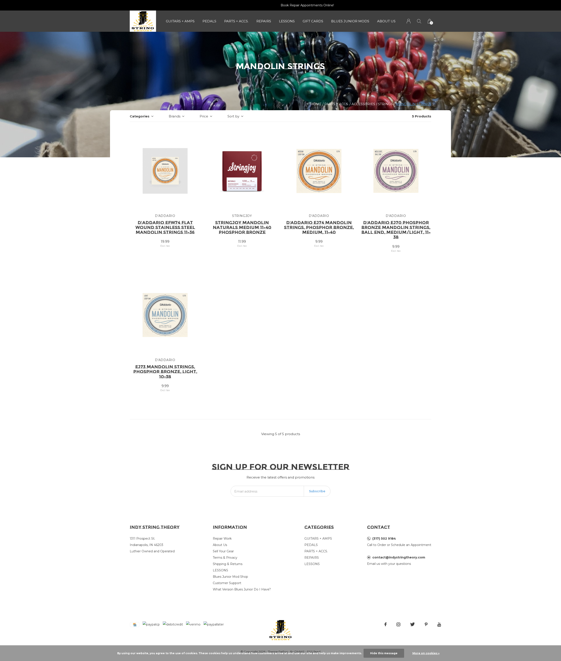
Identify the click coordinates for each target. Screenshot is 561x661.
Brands (174, 116)
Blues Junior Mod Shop (230, 577)
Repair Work (222, 538)
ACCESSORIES (363, 104)
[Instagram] (398, 624)
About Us (386, 21)
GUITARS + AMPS (180, 21)
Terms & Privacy (225, 558)
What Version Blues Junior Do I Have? (242, 589)
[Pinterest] (426, 624)
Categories (139, 116)
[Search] (419, 21)
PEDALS (209, 21)
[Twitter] (412, 624)
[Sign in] (408, 21)
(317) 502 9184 (384, 538)
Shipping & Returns (227, 564)
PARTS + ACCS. (236, 21)
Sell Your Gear (223, 551)
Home (315, 104)
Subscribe (317, 491)
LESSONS (287, 21)
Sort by (233, 116)
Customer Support (227, 583)
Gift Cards (313, 21)
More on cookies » (426, 653)
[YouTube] (439, 624)
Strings (385, 104)
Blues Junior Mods (350, 21)
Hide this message (384, 653)
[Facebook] (385, 624)
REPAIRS (263, 21)
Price (204, 116)
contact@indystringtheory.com (398, 557)
